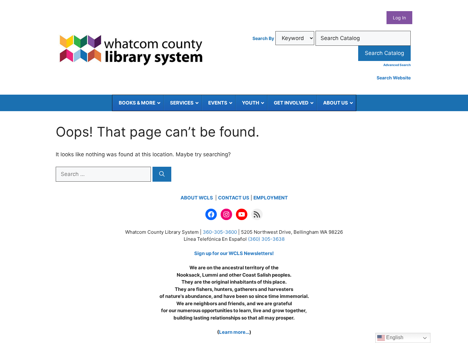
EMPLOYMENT (270, 198)
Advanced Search (397, 65)
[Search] (161, 174)
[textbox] (363, 38)
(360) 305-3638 (266, 239)
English (394, 337)
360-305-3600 (220, 232)
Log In (399, 17)
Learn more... (234, 332)
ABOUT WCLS (197, 198)
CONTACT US (233, 198)
